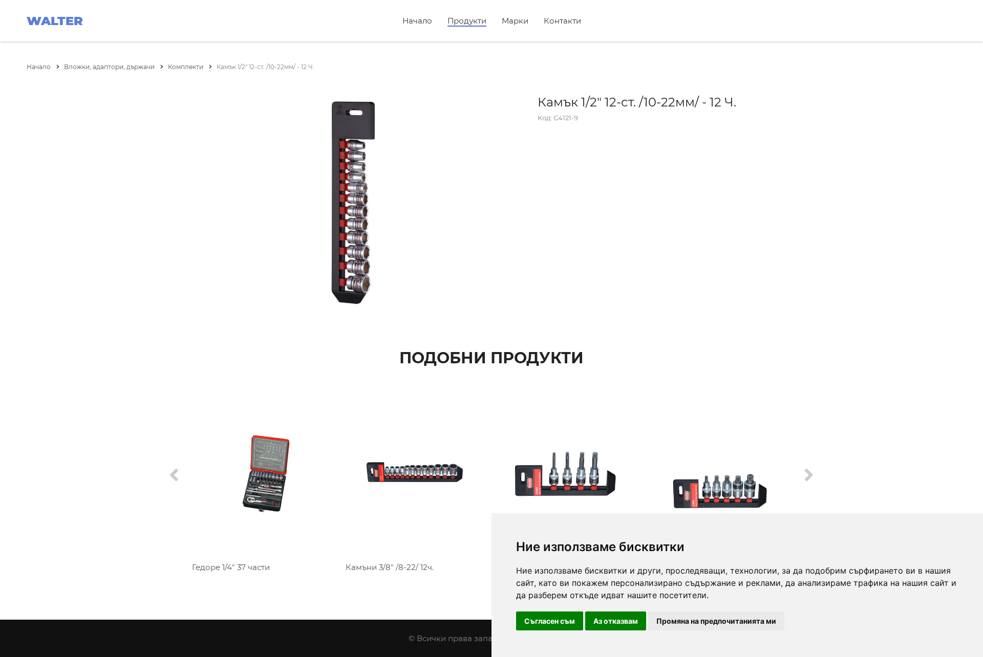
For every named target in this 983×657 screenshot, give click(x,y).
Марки (515, 21)
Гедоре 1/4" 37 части (231, 567)
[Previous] (174, 476)
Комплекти (186, 67)
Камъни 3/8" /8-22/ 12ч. (390, 567)
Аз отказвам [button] (615, 621)
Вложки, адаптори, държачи (110, 67)
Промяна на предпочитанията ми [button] (716, 621)
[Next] (809, 476)
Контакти (562, 21)
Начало (417, 21)
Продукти (466, 21)
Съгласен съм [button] (549, 621)
